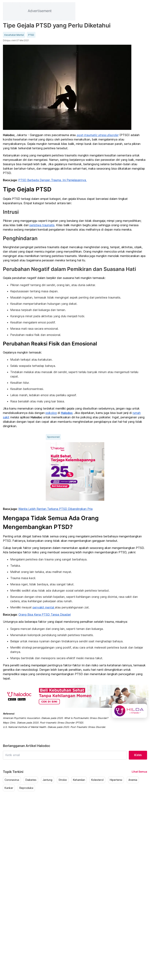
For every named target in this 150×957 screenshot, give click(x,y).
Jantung (47, 779)
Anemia (132, 779)
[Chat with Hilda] (129, 711)
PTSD (31, 35)
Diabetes (30, 779)
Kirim (138, 755)
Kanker (9, 787)
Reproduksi (26, 787)
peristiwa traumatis (42, 225)
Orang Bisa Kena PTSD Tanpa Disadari (44, 614)
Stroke (63, 779)
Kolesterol (97, 779)
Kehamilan (79, 779)
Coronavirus (12, 779)
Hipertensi (116, 779)
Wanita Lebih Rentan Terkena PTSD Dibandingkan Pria (55, 509)
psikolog (51, 413)
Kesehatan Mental (14, 35)
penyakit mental (44, 607)
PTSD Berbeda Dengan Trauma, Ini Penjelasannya (52, 180)
